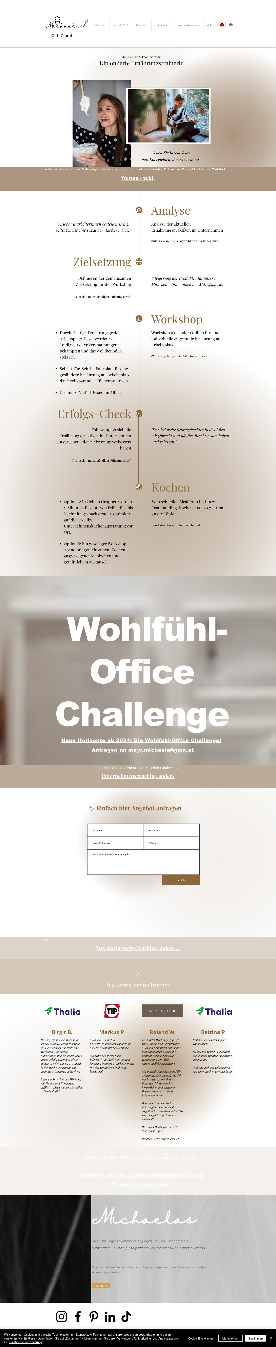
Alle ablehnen (230, 1338)
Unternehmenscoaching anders (138, 775)
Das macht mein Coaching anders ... (138, 948)
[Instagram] (52, 35)
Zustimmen (256, 1338)
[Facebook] (57, 35)
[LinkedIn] (66, 35)
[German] (221, 24)
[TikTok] (71, 35)
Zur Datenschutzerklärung (25, 1342)
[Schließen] (271, 1338)
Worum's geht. (138, 177)
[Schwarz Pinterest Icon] (62, 35)
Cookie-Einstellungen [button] (201, 1338)
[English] (230, 24)
